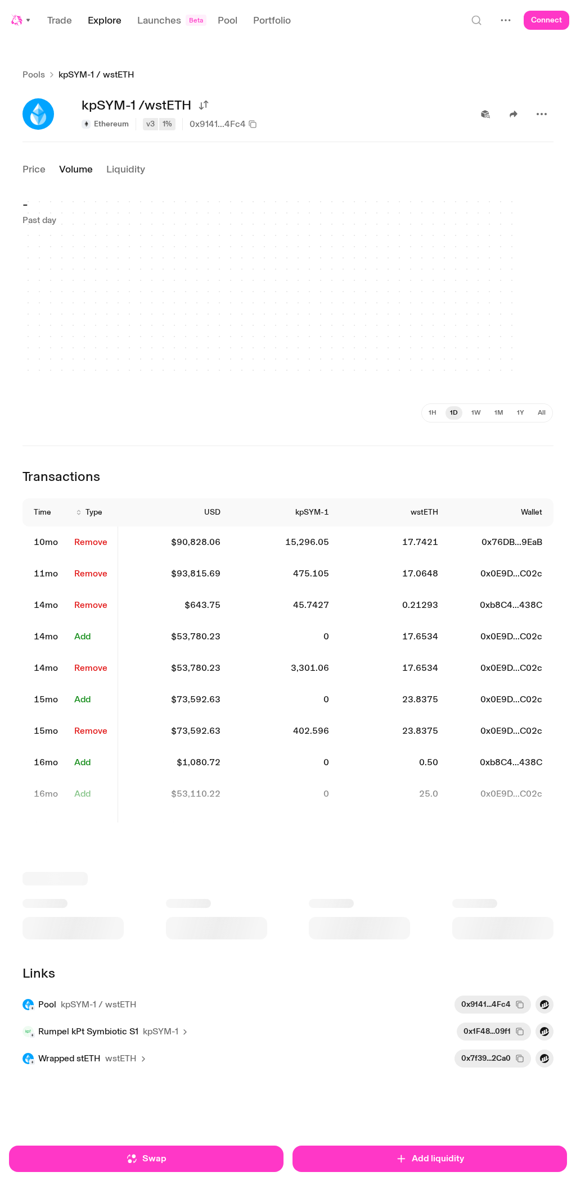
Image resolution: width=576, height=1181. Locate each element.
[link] (47, 542)
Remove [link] (90, 542)
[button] (21, 20)
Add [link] (82, 636)
